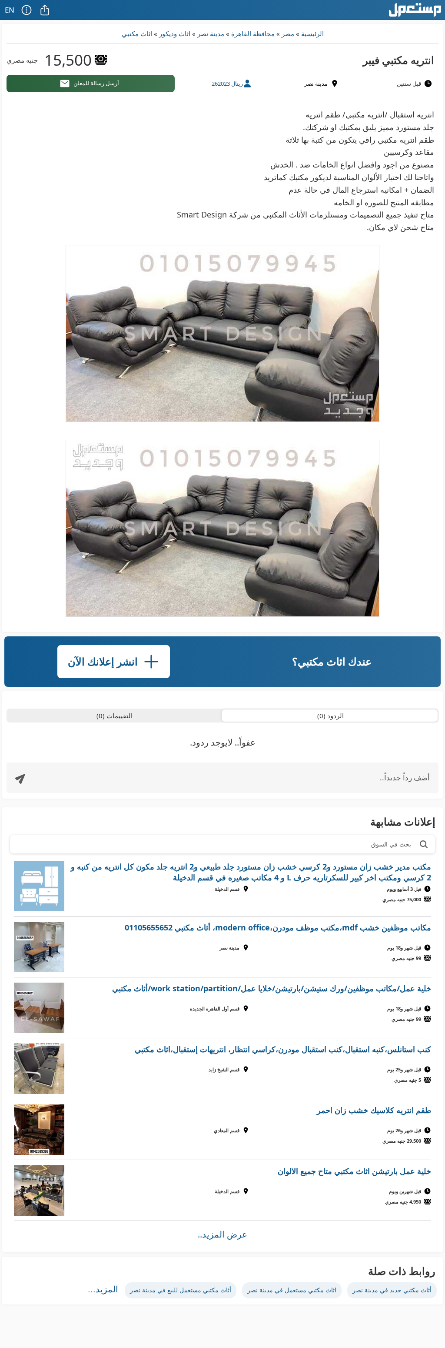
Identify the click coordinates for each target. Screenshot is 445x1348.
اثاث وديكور (174, 33)
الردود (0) (330, 715)
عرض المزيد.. (222, 1234)
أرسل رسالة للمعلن (96, 83)
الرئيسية (312, 33)
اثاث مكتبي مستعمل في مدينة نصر (291, 1290)
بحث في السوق (391, 844)
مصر (288, 33)
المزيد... (103, 1289)
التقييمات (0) (114, 715)
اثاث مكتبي (137, 33)
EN (9, 10)
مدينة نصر (210, 33)
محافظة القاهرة (253, 33)
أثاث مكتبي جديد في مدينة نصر (392, 1290)
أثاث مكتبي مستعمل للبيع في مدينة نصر (180, 1290)
